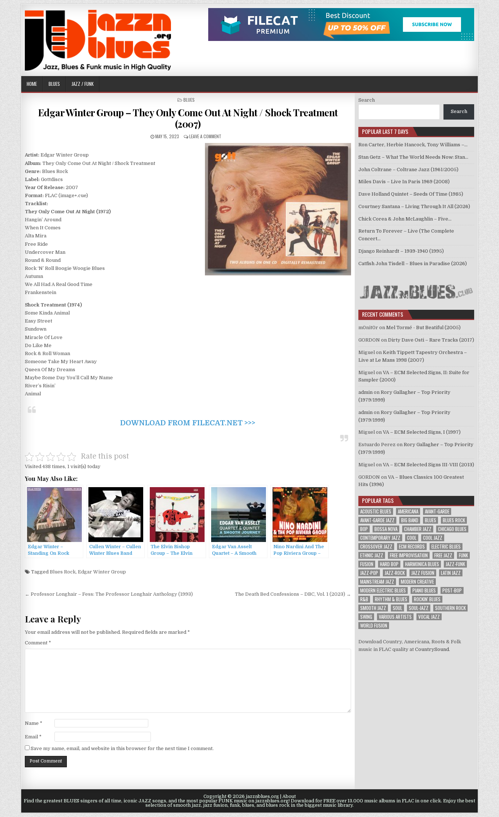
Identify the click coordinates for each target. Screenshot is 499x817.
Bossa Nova (385, 529)
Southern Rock (450, 608)
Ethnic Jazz (371, 555)
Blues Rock (63, 572)
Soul (397, 608)
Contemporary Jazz (380, 537)
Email (33, 736)
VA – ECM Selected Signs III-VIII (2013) (428, 464)
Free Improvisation (409, 555)
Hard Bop (389, 564)
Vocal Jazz (429, 616)
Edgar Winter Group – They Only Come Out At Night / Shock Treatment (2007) (188, 118)
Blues (54, 83)
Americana (408, 511)
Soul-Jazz (418, 608)
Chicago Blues (452, 529)
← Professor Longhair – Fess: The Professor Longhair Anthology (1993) (109, 594)
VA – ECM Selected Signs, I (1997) (422, 432)
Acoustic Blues (375, 511)
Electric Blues (446, 546)
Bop (364, 529)
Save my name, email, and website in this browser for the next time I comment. (122, 748)
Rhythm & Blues (391, 599)
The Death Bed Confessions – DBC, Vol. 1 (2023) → (293, 594)
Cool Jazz (432, 537)
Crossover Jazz (376, 546)
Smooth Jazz (373, 608)
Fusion (366, 564)
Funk (463, 555)
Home (32, 83)
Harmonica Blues (422, 564)
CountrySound (432, 649)
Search (366, 100)
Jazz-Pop (369, 572)
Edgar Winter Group (102, 572)
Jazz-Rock (395, 572)
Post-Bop (452, 590)
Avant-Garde (437, 511)
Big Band (409, 520)
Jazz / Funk (83, 83)
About (289, 796)
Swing (366, 616)
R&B (364, 599)
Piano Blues (424, 590)
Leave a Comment (205, 136)
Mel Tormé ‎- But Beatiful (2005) (423, 327)
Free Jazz (443, 555)
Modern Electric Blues (383, 590)
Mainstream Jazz (377, 581)
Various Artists (395, 616)
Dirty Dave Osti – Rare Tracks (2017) (431, 340)
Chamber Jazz (417, 529)
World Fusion (373, 625)
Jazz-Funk (455, 564)
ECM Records (412, 546)
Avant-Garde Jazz (377, 520)
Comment (38, 642)
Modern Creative (417, 581)
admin (365, 392)
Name (33, 723)
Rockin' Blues (427, 599)
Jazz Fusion (422, 572)
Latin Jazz (451, 572)
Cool (411, 537)
